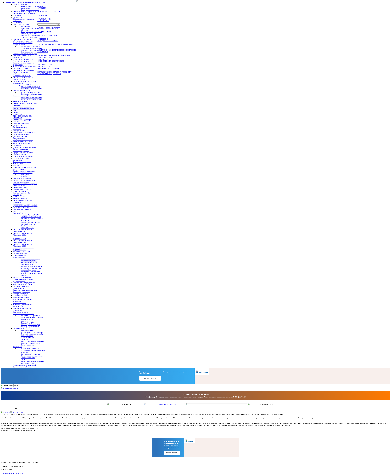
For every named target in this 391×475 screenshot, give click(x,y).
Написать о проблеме (150, 378)
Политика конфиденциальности (12, 473)
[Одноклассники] (16, 412)
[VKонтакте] (5, 412)
